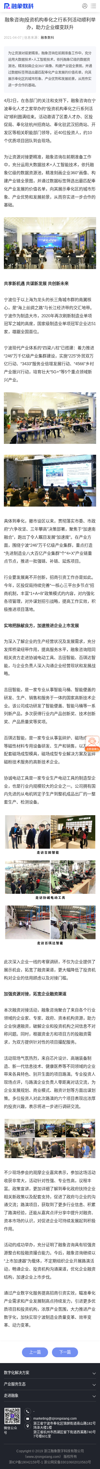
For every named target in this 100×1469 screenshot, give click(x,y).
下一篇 (65, 1352)
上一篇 (35, 1352)
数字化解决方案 (16, 1373)
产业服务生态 (15, 1384)
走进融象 (11, 1395)
